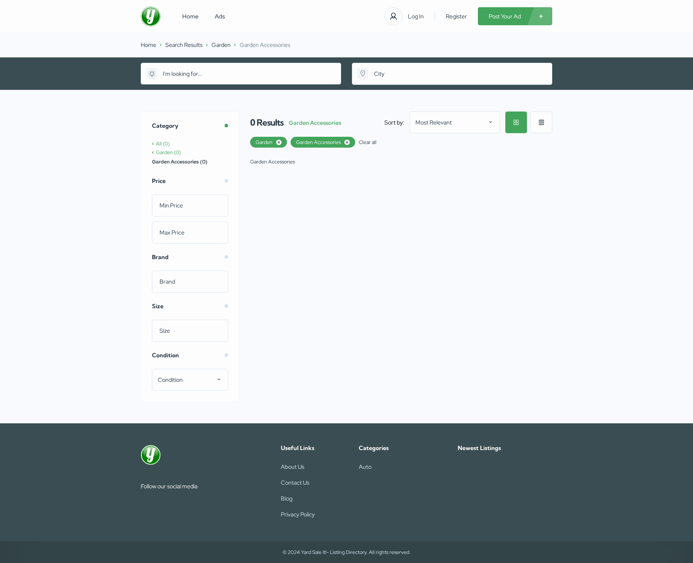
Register (456, 16)
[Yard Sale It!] (151, 16)
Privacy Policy (298, 514)
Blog (286, 498)
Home (190, 16)
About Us (292, 467)
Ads (220, 16)
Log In (416, 16)
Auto (365, 467)
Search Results (183, 45)
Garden (221, 45)
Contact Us (295, 482)
